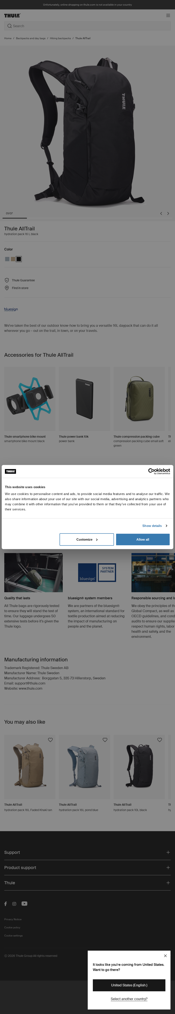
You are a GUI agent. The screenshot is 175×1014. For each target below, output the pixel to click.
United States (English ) (129, 985)
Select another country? (129, 999)
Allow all (142, 539)
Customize (84, 539)
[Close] (165, 955)
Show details (152, 526)
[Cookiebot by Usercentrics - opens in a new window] (151, 471)
